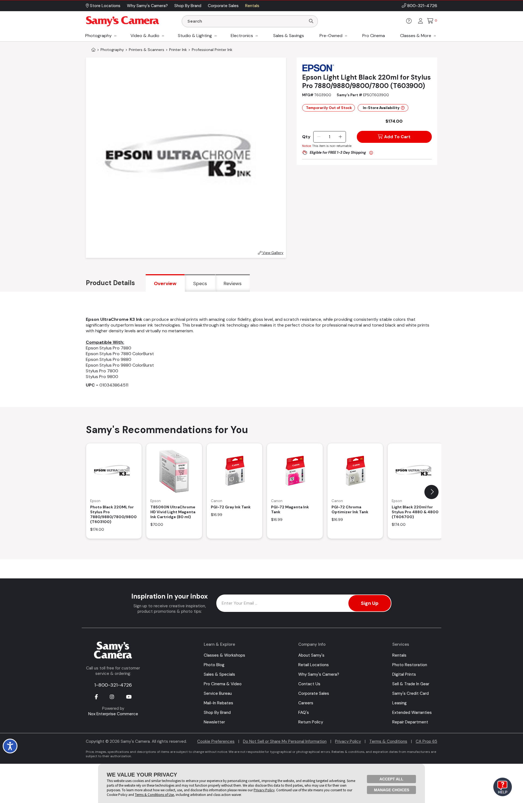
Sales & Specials (219, 674)
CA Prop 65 (426, 741)
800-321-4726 (422, 5)
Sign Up (369, 603)
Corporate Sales (313, 693)
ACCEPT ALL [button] (391, 779)
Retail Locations (313, 665)
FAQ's (303, 712)
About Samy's (311, 655)
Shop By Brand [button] (187, 5)
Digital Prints (404, 674)
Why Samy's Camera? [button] (147, 5)
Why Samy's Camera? (318, 674)
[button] (431, 492)
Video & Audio (144, 35)
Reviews (233, 283)
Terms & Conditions (388, 741)
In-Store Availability (381, 107)
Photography (98, 35)
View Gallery (272, 252)
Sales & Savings (288, 35)
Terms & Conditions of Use (154, 794)
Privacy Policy (348, 741)
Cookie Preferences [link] (216, 741)
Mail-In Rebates (218, 703)
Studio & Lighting (195, 35)
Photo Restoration (409, 665)
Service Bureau (218, 693)
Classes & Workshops (224, 655)
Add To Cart (397, 137)
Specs (200, 283)
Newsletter (214, 722)
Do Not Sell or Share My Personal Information (285, 741)
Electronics (242, 35)
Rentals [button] (252, 5)
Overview (165, 283)
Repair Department (410, 722)
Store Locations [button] (104, 5)
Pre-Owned (331, 35)
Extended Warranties (412, 712)
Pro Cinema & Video (223, 684)
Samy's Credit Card (410, 693)
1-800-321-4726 (113, 685)
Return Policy (310, 722)
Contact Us (309, 684)
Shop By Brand (217, 712)
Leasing (399, 703)
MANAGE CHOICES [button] (391, 790)
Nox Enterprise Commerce (113, 714)
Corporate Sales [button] (223, 5)
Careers (305, 703)
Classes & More (415, 35)
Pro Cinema (373, 35)
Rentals (399, 655)
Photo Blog (214, 665)
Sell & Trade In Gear (410, 684)
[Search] (311, 21)
